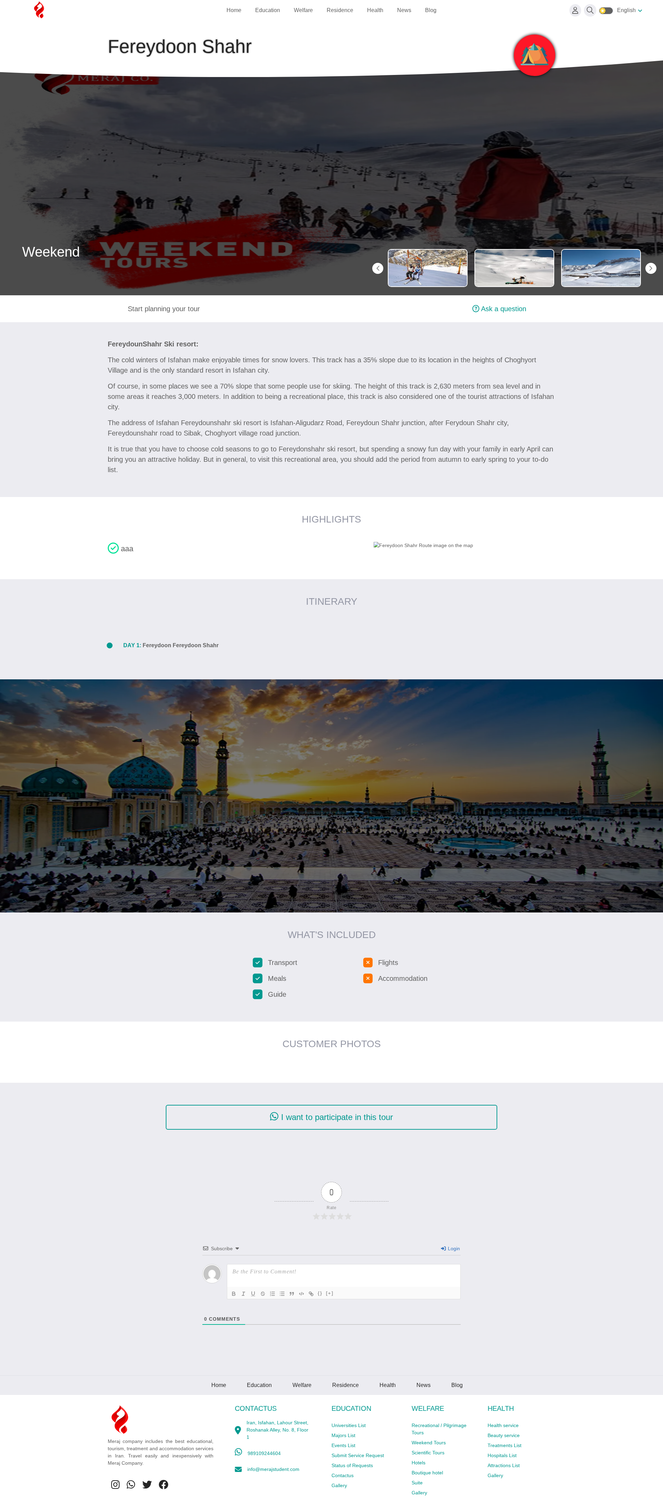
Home (234, 10)
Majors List (343, 1435)
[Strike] (263, 1294)
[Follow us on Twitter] (147, 1485)
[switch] (606, 10)
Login (453, 1248)
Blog (430, 10)
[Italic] (243, 1294)
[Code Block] (301, 1294)
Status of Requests (352, 1465)
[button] (650, 268)
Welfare (303, 10)
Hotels (418, 1462)
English (626, 10)
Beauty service (504, 1435)
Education (267, 10)
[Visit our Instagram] (115, 1485)
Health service (503, 1425)
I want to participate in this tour (336, 1117)
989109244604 (264, 1453)
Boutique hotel (427, 1472)
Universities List (349, 1425)
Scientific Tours (428, 1452)
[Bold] (234, 1294)
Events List (343, 1445)
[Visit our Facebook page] (163, 1485)
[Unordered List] (282, 1294)
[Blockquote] (292, 1294)
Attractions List (504, 1465)
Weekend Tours (429, 1442)
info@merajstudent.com (273, 1469)
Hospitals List (502, 1455)
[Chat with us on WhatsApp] (131, 1485)
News (404, 10)
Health (375, 10)
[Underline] (253, 1294)
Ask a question (502, 309)
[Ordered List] (272, 1294)
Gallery (339, 1485)
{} (320, 1293)
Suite (417, 1482)
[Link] (311, 1294)
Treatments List (504, 1445)
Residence (340, 10)
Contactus (343, 1475)
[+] (330, 1293)
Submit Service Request (358, 1455)
